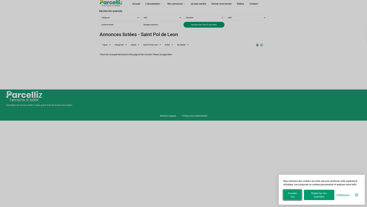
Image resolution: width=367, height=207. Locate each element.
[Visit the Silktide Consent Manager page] (356, 194)
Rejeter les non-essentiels (319, 194)
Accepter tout (292, 194)
